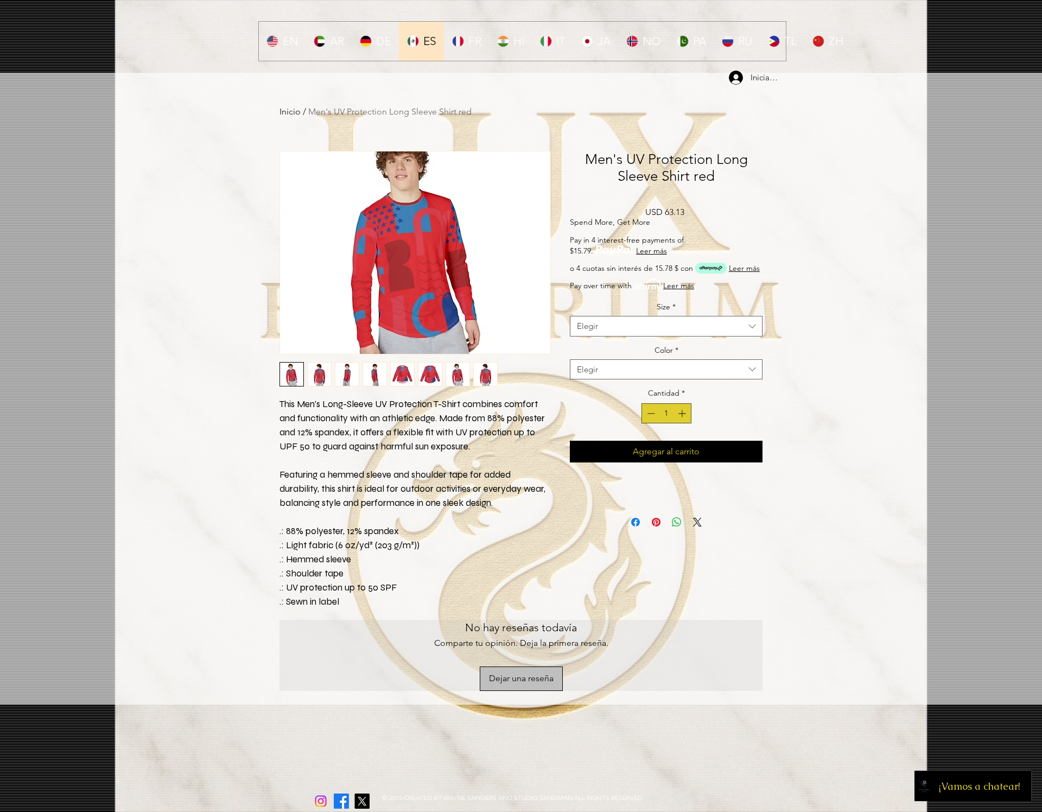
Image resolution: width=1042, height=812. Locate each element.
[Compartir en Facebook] (635, 551)
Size (666, 307)
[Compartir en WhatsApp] (676, 551)
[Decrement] (650, 413)
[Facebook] (341, 801)
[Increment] (683, 413)
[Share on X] (697, 551)
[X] (362, 801)
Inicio (290, 111)
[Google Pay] (666, 509)
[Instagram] (320, 801)
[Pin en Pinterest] (656, 551)
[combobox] (666, 326)
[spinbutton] (666, 413)
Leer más (651, 251)
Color (666, 350)
